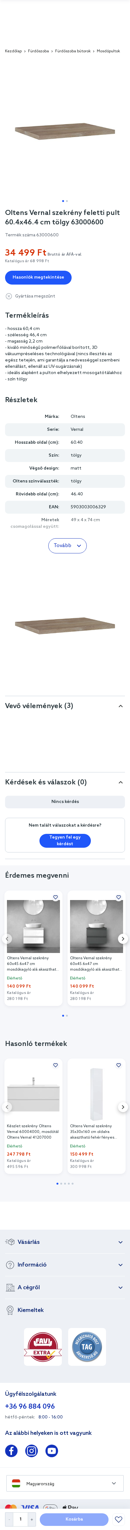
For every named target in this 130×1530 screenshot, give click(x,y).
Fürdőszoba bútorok (73, 51)
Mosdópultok (108, 51)
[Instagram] (31, 1452)
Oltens (78, 416)
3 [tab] (65, 1184)
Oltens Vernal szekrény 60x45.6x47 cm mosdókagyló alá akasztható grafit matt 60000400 (95, 964)
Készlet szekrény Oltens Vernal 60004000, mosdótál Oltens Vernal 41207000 (33, 1132)
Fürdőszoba (38, 51)
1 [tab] (63, 201)
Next (123, 939)
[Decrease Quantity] (9, 1519)
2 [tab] (67, 201)
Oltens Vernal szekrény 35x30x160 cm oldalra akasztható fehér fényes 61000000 (92, 1132)
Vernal (77, 429)
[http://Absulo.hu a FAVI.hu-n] (43, 1347)
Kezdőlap (13, 51)
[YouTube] (51, 1452)
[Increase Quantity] (32, 1519)
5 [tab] (73, 1184)
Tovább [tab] (62, 546)
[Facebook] (11, 1452)
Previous (7, 939)
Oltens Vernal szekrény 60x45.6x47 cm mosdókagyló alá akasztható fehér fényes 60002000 (32, 964)
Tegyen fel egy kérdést (65, 841)
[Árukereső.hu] (87, 1347)
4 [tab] (69, 1184)
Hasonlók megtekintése (38, 277)
